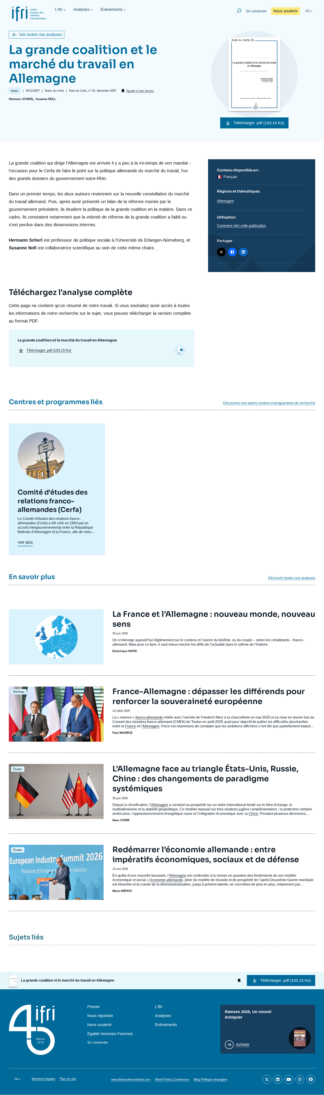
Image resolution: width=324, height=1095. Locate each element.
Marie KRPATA (122, 891)
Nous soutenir (285, 11)
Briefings (18, 691)
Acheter (243, 1044)
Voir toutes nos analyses (40, 34)
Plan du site (68, 1078)
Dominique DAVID (124, 651)
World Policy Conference (172, 1079)
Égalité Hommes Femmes (110, 1034)
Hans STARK (121, 820)
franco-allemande (149, 717)
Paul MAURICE (122, 732)
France (130, 726)
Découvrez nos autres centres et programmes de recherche (269, 403)
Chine (253, 813)
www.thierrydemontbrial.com (131, 1079)
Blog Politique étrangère (210, 1079)
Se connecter (256, 11)
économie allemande (166, 880)
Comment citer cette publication (241, 226)
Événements (112, 9)
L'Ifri (58, 9)
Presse (93, 1007)
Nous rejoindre (100, 1016)
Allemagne (225, 201)
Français (230, 177)
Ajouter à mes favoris (140, 91)
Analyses (81, 9)
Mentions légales (43, 1078)
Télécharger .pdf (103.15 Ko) (258, 123)
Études (17, 769)
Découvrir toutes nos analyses (291, 578)
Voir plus (25, 542)
